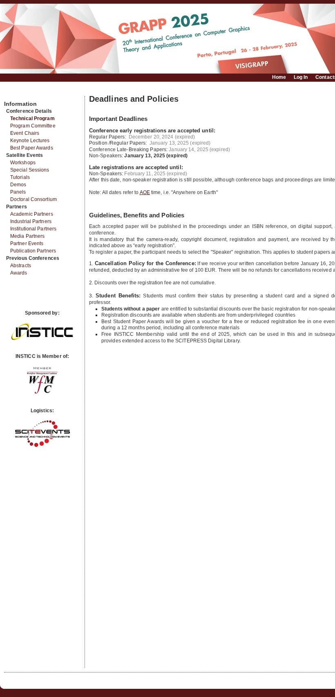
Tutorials (20, 177)
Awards (18, 273)
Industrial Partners (30, 221)
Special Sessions (29, 170)
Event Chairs (24, 133)
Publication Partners (33, 251)
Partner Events (26, 243)
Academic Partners (31, 214)
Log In (301, 77)
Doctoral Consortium (33, 199)
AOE (145, 192)
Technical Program (32, 118)
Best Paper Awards (31, 148)
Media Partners (27, 236)
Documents (13, 93)
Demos (18, 185)
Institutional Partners (33, 229)
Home (279, 77)
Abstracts (20, 265)
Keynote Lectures (30, 140)
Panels (18, 192)
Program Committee (33, 126)
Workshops (23, 162)
